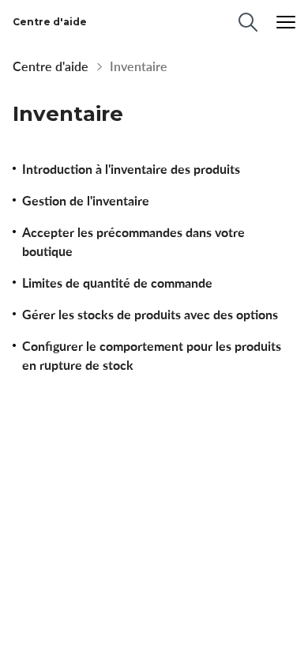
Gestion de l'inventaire (85, 200)
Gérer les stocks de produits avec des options (150, 314)
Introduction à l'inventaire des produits (131, 169)
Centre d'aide (50, 66)
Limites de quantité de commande (117, 283)
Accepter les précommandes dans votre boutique (133, 242)
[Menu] (285, 22)
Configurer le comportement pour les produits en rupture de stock (151, 355)
